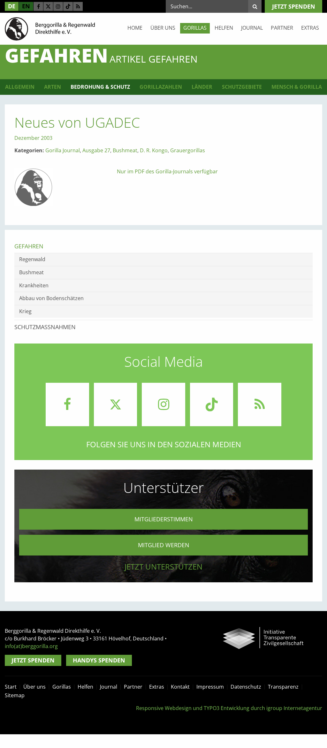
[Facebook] (38, 6)
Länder (202, 86)
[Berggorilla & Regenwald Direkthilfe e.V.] (50, 28)
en (26, 6)
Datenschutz (246, 686)
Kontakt (180, 686)
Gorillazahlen (161, 86)
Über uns (162, 27)
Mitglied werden (163, 545)
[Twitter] (48, 6)
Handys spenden (99, 660)
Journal (252, 27)
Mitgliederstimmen (163, 519)
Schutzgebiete (242, 86)
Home (134, 27)
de (11, 6)
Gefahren (28, 246)
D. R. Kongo (154, 150)
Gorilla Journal (62, 150)
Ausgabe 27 (96, 150)
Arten (52, 86)
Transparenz (283, 686)
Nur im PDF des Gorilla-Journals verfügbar (167, 171)
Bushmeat (125, 150)
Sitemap (15, 695)
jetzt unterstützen (163, 566)
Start (11, 686)
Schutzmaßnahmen (45, 327)
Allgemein (19, 86)
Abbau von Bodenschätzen (51, 298)
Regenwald (32, 259)
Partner (282, 27)
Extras (310, 27)
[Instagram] (58, 6)
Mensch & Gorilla (296, 86)
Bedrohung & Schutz (100, 86)
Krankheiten (34, 285)
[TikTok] (68, 6)
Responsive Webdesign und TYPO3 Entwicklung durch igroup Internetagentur (229, 708)
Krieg (25, 311)
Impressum (210, 686)
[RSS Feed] (78, 6)
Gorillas (195, 27)
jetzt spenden (293, 6)
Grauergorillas (187, 150)
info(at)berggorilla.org (31, 646)
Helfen (224, 27)
